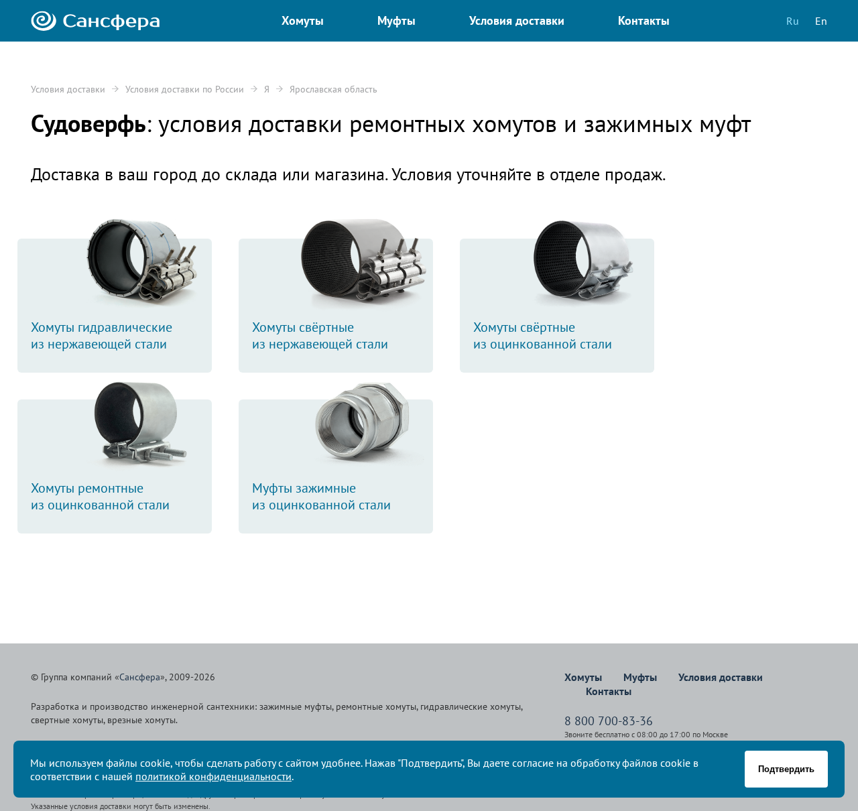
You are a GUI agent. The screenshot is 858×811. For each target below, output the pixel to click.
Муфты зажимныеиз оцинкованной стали (321, 496)
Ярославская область (333, 89)
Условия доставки (68, 89)
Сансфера (139, 677)
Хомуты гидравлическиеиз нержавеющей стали (101, 335)
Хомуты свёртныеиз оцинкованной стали (542, 335)
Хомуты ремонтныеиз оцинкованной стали (100, 496)
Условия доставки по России (184, 89)
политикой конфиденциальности (213, 776)
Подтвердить (786, 769)
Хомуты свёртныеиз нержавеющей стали (320, 335)
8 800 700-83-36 (608, 721)
